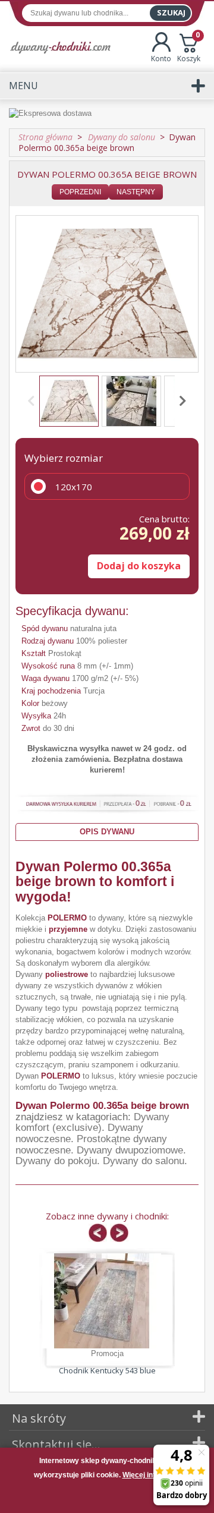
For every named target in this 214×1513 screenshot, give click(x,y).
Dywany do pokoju (56, 1161)
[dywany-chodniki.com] (60, 47)
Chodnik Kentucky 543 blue (107, 1370)
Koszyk (188, 48)
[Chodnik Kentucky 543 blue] (101, 1300)
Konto (161, 58)
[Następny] (181, 401)
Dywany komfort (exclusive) (92, 1122)
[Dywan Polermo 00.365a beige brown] (69, 401)
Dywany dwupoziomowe (130, 1150)
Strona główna (45, 137)
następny (136, 192)
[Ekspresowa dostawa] (107, 113)
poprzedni (80, 192)
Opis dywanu (107, 831)
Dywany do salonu (143, 1161)
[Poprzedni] (33, 401)
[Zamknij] (107, 1497)
